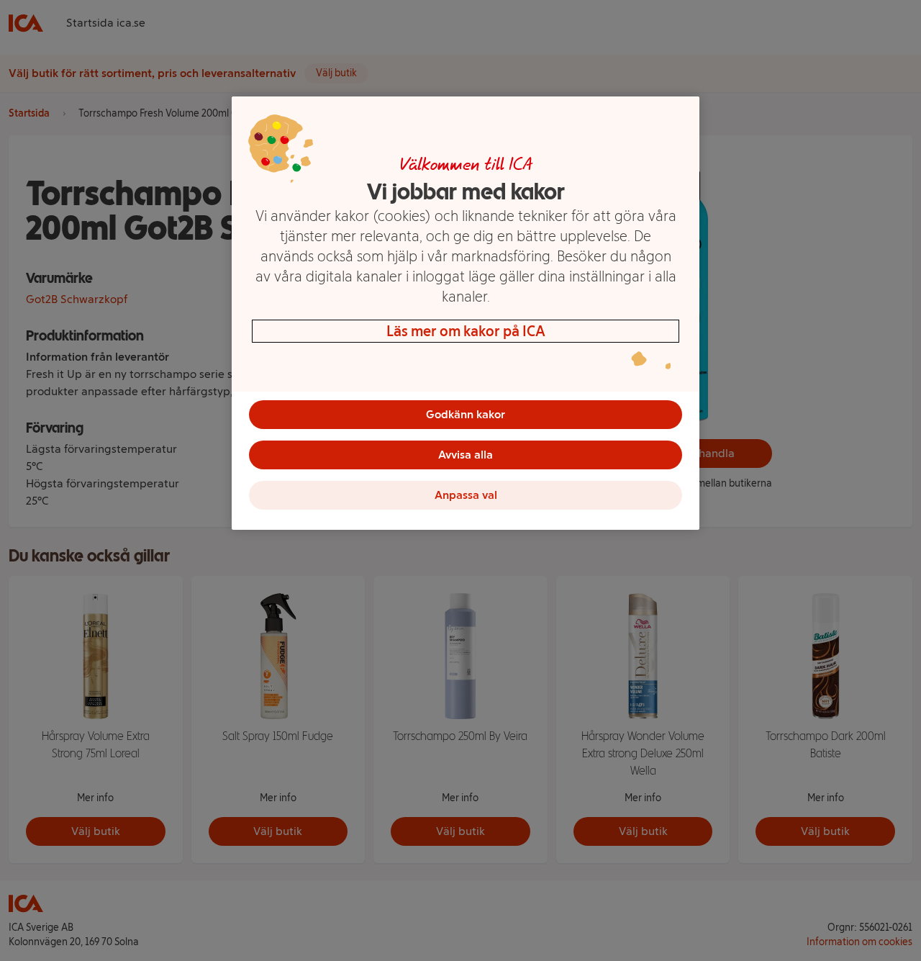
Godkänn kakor (465, 414)
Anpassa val (466, 495)
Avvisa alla (465, 454)
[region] (465, 313)
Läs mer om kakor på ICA (465, 331)
